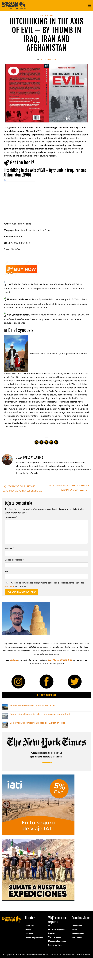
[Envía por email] (51, 442)
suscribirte (9, 586)
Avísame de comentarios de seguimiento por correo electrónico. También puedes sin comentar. (44, 585)
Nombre (9, 548)
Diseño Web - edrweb (80, 954)
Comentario (11, 517)
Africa (74, 929)
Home (41, 15)
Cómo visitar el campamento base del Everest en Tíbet (37, 723)
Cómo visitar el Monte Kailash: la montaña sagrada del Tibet (40, 714)
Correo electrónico (14, 559)
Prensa (28, 929)
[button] (89, 5)
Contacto (29, 933)
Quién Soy (29, 925)
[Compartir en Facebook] (41, 442)
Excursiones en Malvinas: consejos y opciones (33, 705)
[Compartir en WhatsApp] (36, 442)
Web (7, 571)
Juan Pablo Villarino (48, 59)
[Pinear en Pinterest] (56, 442)
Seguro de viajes (55, 945)
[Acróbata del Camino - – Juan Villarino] (14, 5)
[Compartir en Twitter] (46, 442)
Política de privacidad (34, 937)
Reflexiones (49, 15)
